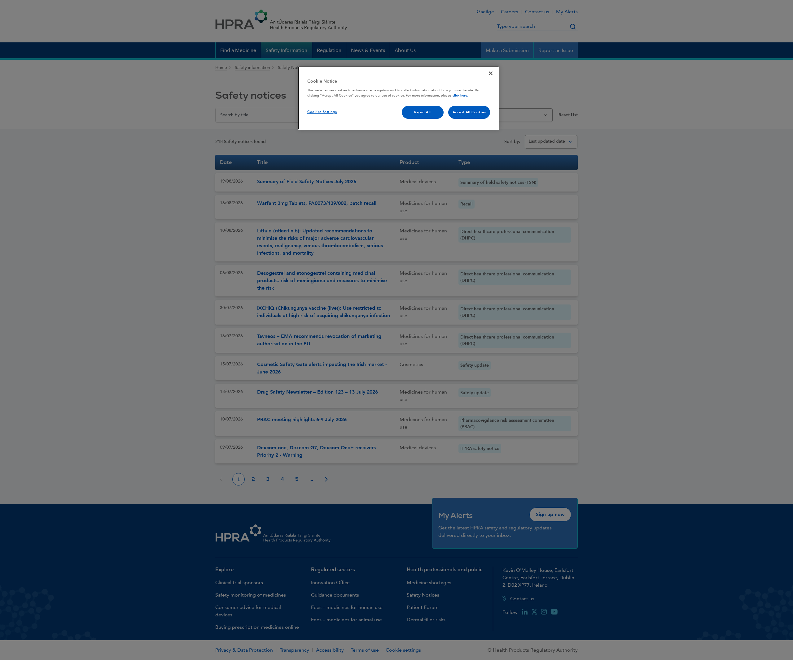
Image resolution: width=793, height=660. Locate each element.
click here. (460, 95)
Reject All (422, 112)
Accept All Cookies (469, 112)
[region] (398, 98)
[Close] (490, 73)
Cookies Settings (322, 112)
